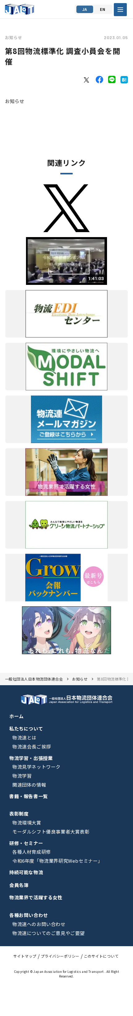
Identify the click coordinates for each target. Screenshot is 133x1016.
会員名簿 (18, 885)
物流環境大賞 (26, 822)
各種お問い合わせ (28, 915)
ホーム (16, 716)
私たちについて (26, 728)
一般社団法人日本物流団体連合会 (34, 678)
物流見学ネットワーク (36, 766)
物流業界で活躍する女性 (35, 897)
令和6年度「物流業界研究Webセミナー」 (57, 860)
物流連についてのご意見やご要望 (48, 933)
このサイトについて (101, 956)
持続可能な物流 (26, 872)
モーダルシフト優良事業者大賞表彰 (51, 831)
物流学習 (22, 775)
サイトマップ (24, 956)
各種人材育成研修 (31, 851)
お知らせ (13, 37)
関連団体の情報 (29, 784)
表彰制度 (18, 813)
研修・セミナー (26, 843)
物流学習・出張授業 (31, 758)
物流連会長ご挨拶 (31, 746)
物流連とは (24, 737)
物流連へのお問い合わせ (39, 924)
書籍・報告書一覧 (28, 796)
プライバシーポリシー (60, 956)
